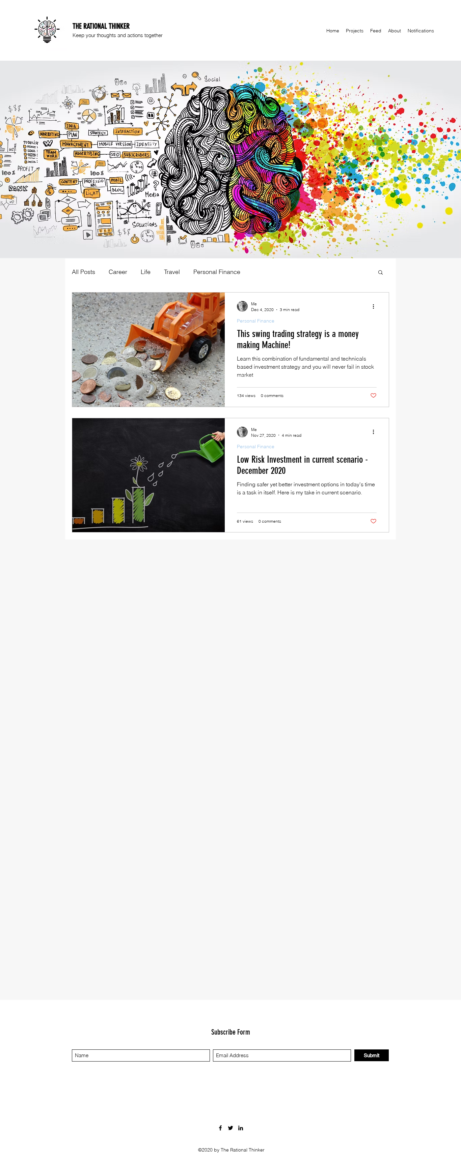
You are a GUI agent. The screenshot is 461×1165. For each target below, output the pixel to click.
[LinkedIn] (240, 1128)
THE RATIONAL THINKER (101, 26)
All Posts (83, 272)
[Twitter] (230, 1128)
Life (146, 272)
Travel (172, 272)
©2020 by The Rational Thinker (231, 1150)
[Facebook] (220, 1128)
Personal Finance (216, 272)
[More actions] (376, 306)
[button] (380, 272)
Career (118, 272)
